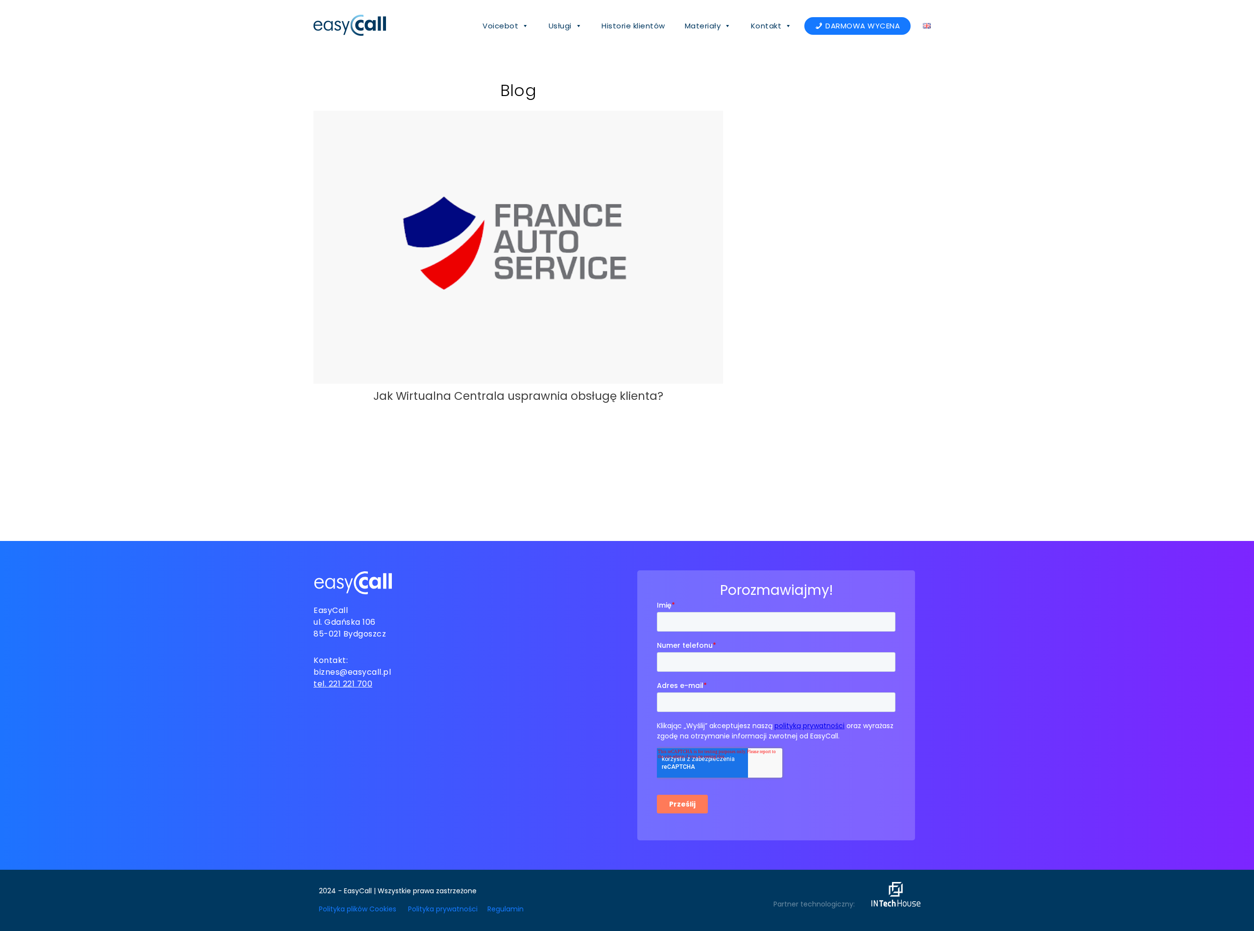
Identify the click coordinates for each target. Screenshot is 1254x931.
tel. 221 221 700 (343, 683)
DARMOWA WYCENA (862, 26)
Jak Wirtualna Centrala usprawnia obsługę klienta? (518, 396)
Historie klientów (633, 26)
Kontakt (766, 26)
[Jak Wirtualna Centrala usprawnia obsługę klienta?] (518, 379)
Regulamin (505, 909)
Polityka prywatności (443, 909)
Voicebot (500, 26)
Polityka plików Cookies (357, 909)
